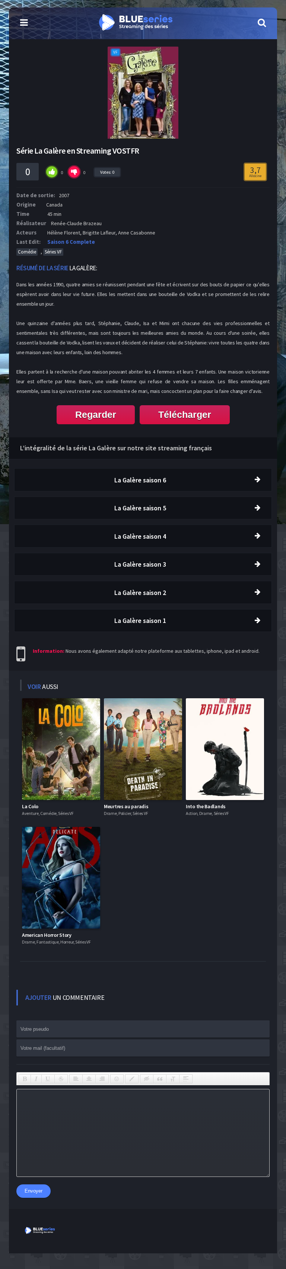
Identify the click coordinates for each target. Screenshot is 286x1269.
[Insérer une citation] (159, 1078)
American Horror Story (47, 935)
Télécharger (184, 414)
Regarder (95, 414)
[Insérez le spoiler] (186, 1078)
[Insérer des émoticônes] (117, 1078)
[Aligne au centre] (89, 1078)
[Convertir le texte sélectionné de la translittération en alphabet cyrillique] (172, 1078)
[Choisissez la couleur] (132, 1078)
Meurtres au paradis (126, 806)
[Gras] (25, 1078)
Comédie (27, 252)
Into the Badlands (206, 806)
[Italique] (36, 1078)
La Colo (30, 806)
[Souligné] (48, 1078)
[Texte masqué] (146, 1078)
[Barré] (61, 1078)
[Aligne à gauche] (76, 1078)
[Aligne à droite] (102, 1078)
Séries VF (53, 252)
